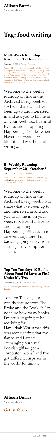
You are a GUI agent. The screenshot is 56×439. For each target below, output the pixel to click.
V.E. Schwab (20, 83)
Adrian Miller (9, 68)
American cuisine (22, 68)
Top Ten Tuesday (29, 283)
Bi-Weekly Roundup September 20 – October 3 (25, 167)
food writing (41, 178)
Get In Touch (15, 410)
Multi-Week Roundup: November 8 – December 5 (25, 57)
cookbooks (8, 178)
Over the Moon (40, 75)
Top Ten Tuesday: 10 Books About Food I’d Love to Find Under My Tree (26, 274)
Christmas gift (15, 287)
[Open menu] (50, 5)
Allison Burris (17, 6)
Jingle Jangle (28, 75)
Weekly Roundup (28, 64)
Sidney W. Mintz (27, 78)
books (6, 287)
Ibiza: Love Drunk (17, 180)
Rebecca (16, 78)
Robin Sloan (18, 182)
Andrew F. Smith (37, 68)
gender (6, 180)
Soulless (38, 78)
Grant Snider (27, 73)
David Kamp (28, 71)
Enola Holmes (19, 178)
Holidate (36, 73)
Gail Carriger (15, 73)
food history (39, 71)
